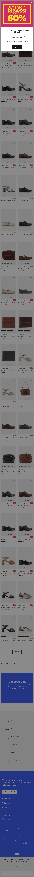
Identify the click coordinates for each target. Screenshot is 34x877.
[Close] (31, 3)
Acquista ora (17, 47)
